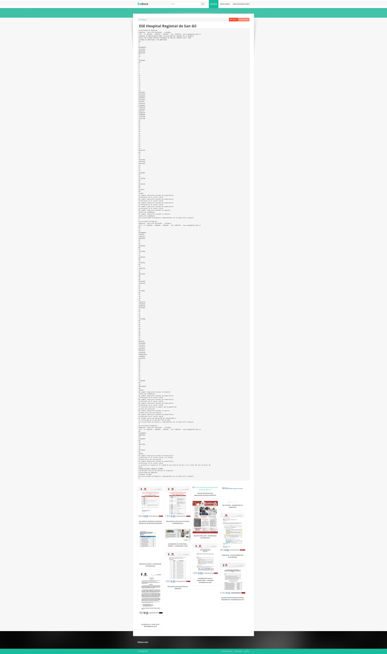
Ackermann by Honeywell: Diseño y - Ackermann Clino (178, 545)
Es (143, 4)
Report (234, 19)
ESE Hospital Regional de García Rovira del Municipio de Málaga (150, 522)
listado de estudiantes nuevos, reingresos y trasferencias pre (232, 599)
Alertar (246, 651)
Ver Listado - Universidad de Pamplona (232, 506)
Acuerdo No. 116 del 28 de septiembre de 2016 (150, 625)
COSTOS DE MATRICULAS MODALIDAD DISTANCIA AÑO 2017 (205, 494)
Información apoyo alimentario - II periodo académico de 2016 (205, 580)
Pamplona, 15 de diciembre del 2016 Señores (232, 556)
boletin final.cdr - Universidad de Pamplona (205, 537)
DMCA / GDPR (238, 651)
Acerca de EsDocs (227, 651)
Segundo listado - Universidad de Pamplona (150, 565)
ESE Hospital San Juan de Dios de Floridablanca (177, 522)
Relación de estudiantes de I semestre (177, 588)
